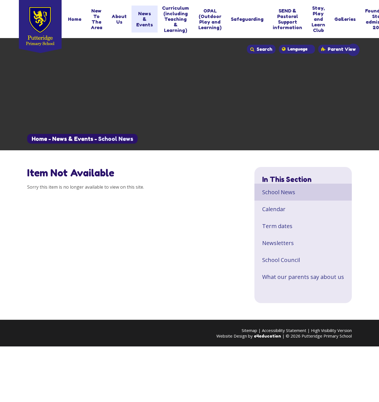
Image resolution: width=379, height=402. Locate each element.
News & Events (72, 139)
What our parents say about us (303, 277)
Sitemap (249, 330)
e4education (267, 336)
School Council (281, 260)
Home (39, 139)
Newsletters (278, 243)
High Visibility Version (331, 330)
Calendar (273, 209)
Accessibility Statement (284, 330)
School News (115, 139)
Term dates (277, 226)
